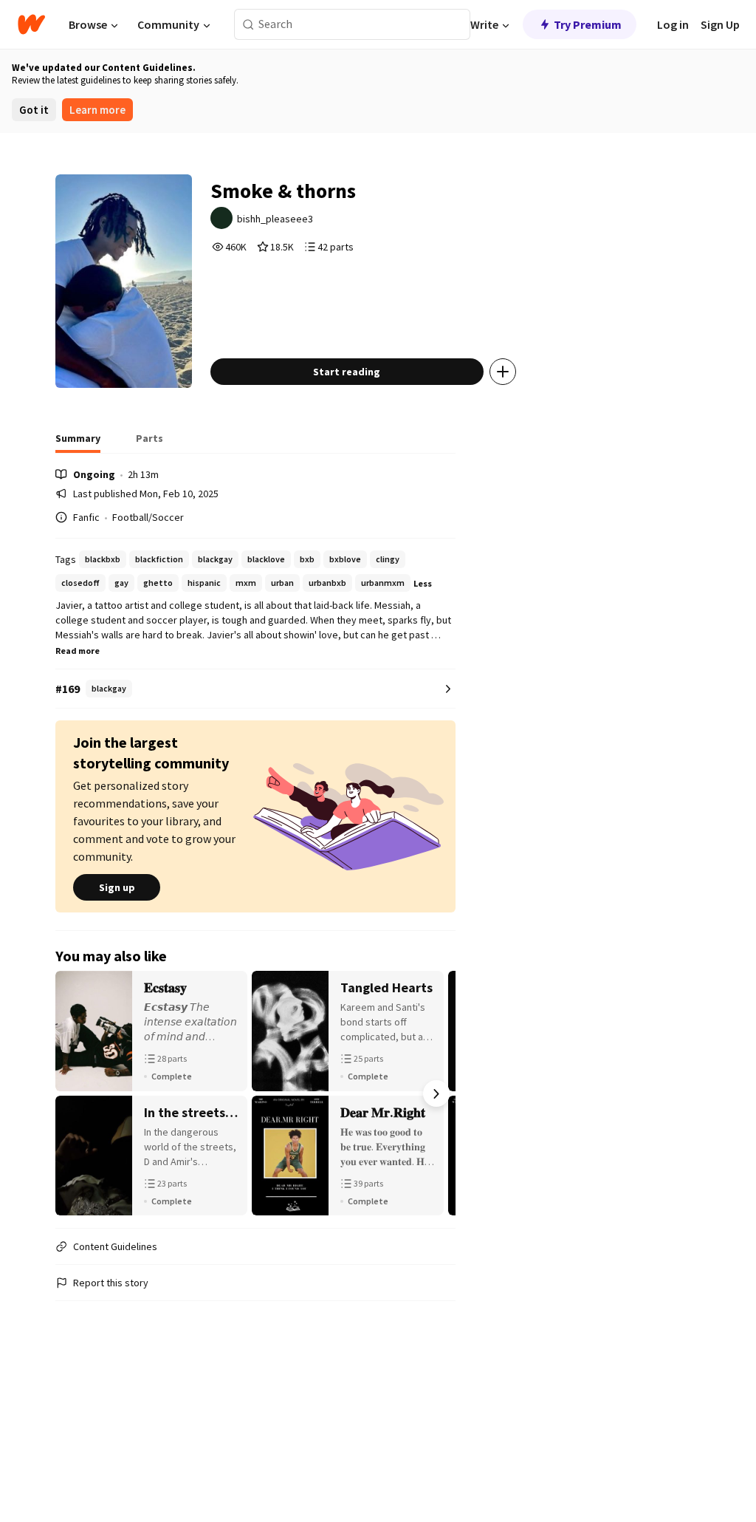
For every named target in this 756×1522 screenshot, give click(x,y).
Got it (34, 110)
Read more (77, 650)
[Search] (248, 24)
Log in (673, 24)
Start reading (346, 371)
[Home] (31, 24)
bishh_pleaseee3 (275, 218)
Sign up (117, 887)
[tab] (77, 442)
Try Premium (588, 24)
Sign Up (720, 24)
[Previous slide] (74, 1093)
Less (422, 583)
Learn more (97, 110)
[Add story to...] (502, 371)
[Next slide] (436, 1093)
